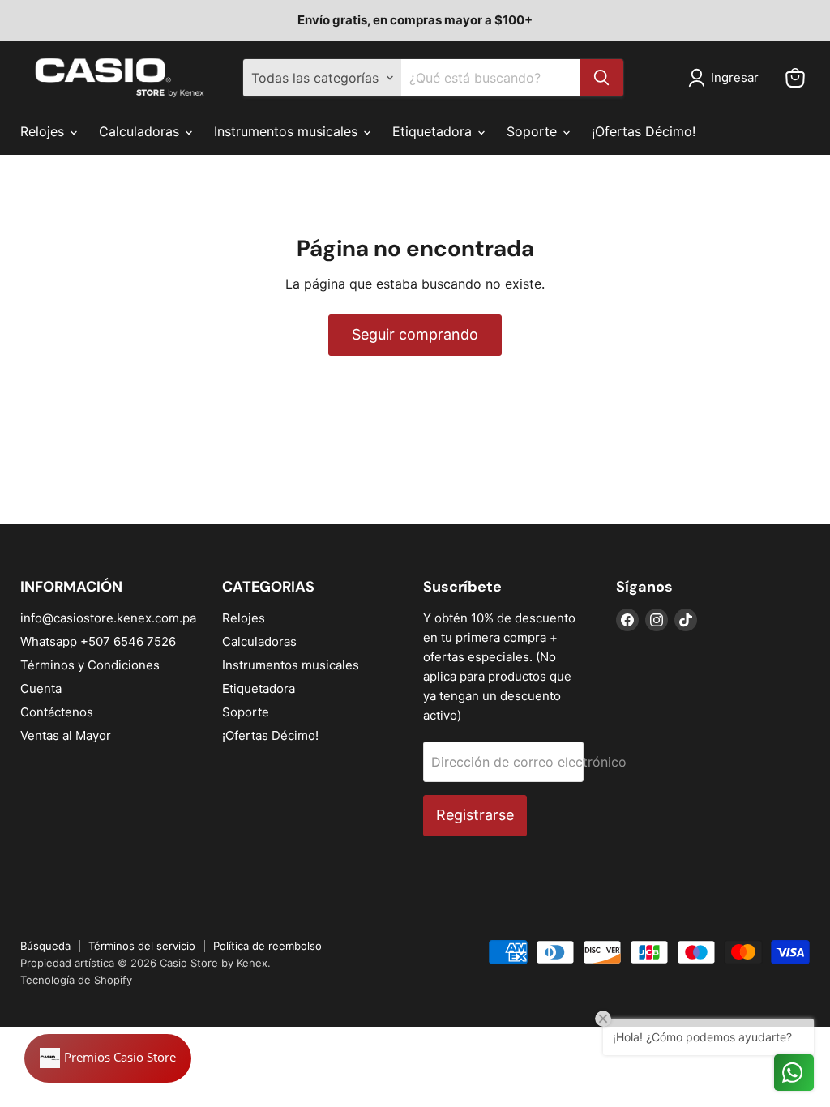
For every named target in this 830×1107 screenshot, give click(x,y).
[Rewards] (107, 1058)
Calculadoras (141, 131)
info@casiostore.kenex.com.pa (108, 618)
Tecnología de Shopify (76, 979)
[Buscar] (601, 77)
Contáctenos (56, 712)
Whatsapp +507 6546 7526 (98, 641)
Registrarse (475, 814)
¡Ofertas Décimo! (643, 131)
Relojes (44, 131)
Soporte (534, 131)
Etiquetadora (434, 131)
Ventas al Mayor (65, 735)
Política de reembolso (267, 945)
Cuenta (41, 688)
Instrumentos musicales (288, 131)
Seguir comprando (415, 334)
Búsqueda (45, 945)
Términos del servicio (141, 945)
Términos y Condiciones (90, 665)
